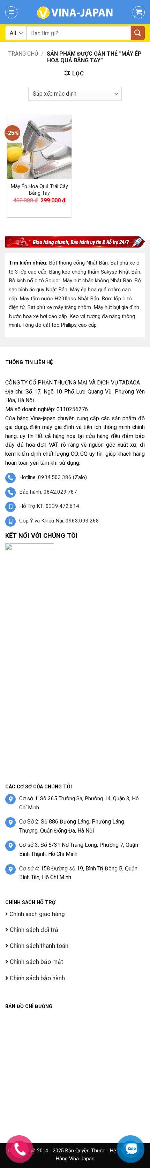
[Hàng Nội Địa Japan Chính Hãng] (75, 12)
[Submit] (138, 33)
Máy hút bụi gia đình (116, 307)
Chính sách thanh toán (38, 945)
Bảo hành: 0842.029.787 (48, 492)
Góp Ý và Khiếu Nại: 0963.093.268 (59, 521)
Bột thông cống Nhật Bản (78, 263)
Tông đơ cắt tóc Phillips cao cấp (59, 325)
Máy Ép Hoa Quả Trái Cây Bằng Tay (39, 190)
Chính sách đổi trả (33, 929)
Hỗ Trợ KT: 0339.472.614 (49, 506)
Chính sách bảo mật (35, 961)
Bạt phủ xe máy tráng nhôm (59, 307)
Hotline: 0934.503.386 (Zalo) (53, 477)
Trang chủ (23, 53)
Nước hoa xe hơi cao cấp (38, 316)
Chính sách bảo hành (36, 978)
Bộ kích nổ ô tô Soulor (34, 280)
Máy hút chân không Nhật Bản (97, 280)
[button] (11, 12)
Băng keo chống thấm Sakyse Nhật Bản (94, 272)
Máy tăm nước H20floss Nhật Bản (59, 298)
